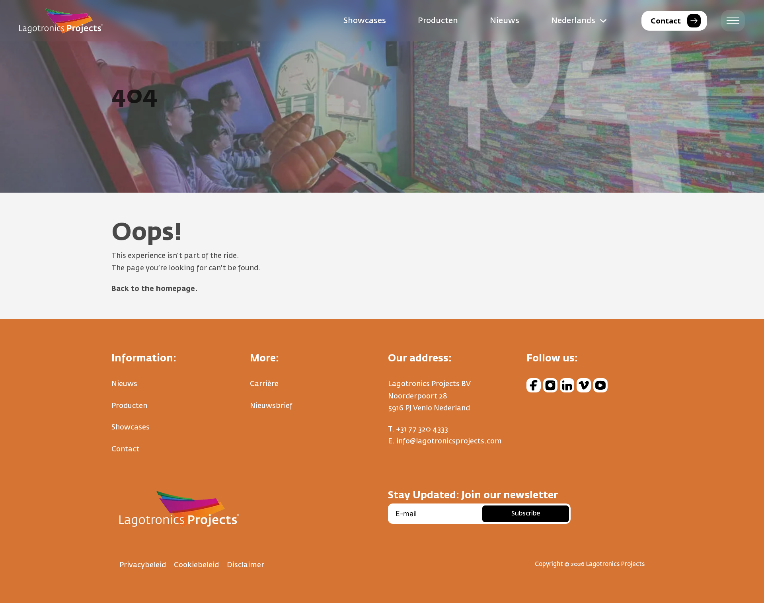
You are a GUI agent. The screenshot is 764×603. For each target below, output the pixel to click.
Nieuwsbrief (271, 406)
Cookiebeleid (196, 565)
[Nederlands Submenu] (603, 21)
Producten (438, 21)
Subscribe (525, 514)
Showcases (364, 21)
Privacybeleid (142, 565)
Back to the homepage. (154, 289)
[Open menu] (733, 20)
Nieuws (504, 21)
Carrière (264, 384)
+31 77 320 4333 (422, 429)
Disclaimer (245, 565)
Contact (125, 449)
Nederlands (573, 21)
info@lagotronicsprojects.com (449, 441)
